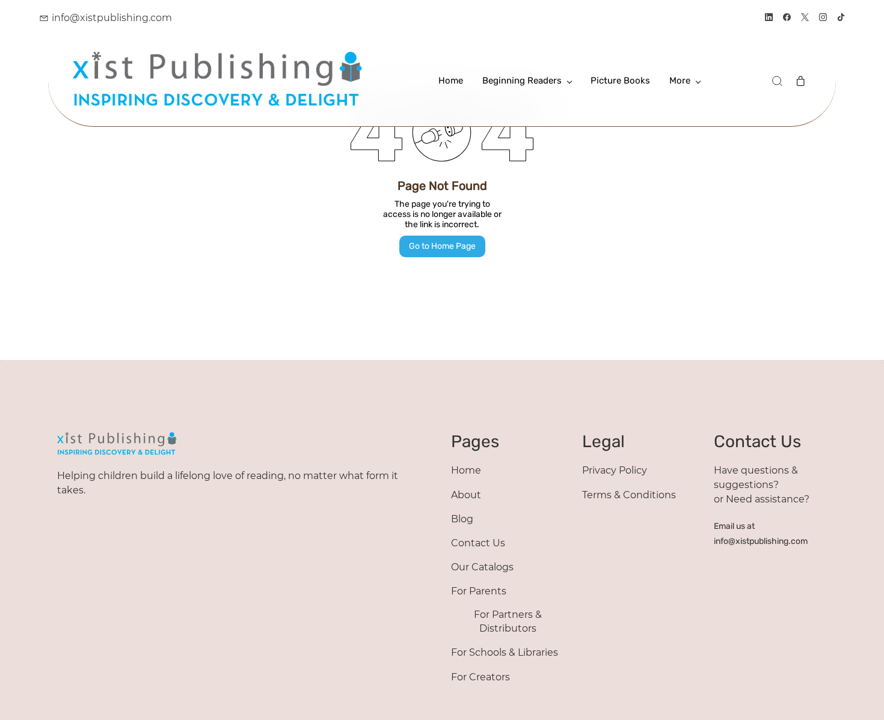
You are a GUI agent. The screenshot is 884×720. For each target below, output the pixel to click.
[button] (777, 81)
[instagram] (823, 18)
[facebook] (787, 18)
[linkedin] (769, 18)
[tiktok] (841, 18)
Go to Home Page (442, 246)
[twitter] (805, 18)
